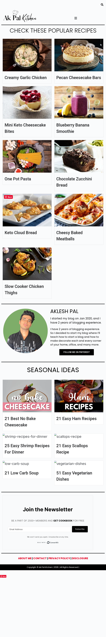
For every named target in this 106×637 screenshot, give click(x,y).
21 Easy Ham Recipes (76, 418)
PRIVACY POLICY (59, 558)
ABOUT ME (24, 558)
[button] (75, 18)
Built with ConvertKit (58, 543)
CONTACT (40, 558)
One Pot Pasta (18, 178)
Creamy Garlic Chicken (26, 77)
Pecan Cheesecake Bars (78, 77)
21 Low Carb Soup (22, 473)
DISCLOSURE (80, 558)
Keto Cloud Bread (21, 232)
